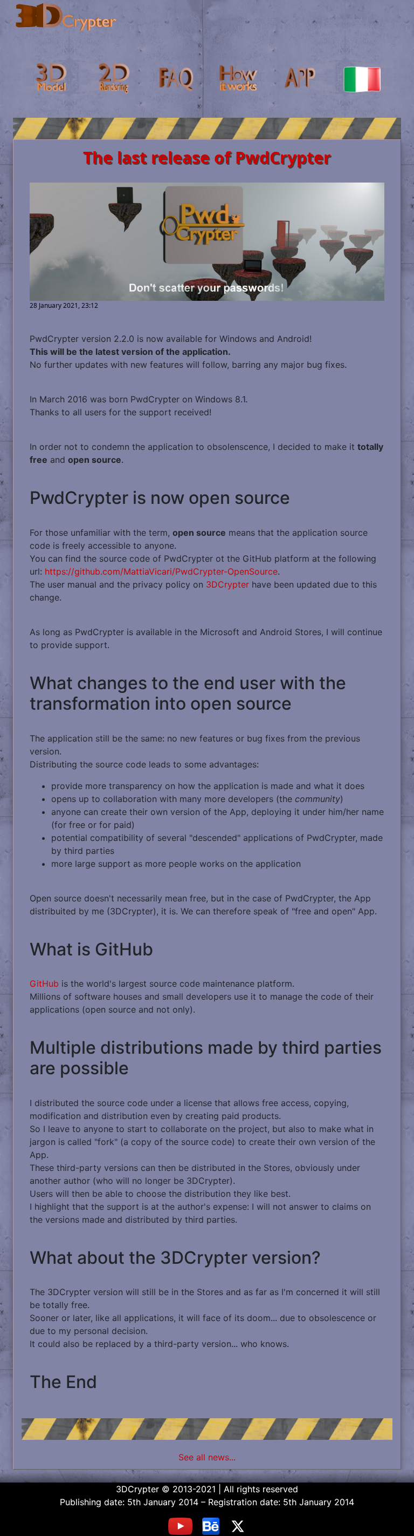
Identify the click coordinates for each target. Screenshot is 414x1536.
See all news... (207, 1457)
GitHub (44, 983)
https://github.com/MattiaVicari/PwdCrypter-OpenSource (161, 571)
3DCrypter (227, 584)
